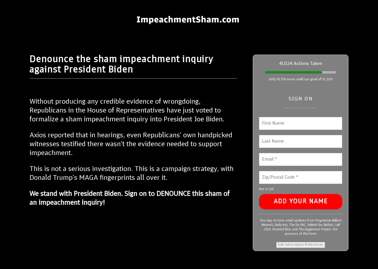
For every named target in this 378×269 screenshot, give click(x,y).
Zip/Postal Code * (278, 173)
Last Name (271, 137)
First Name (272, 119)
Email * (269, 155)
